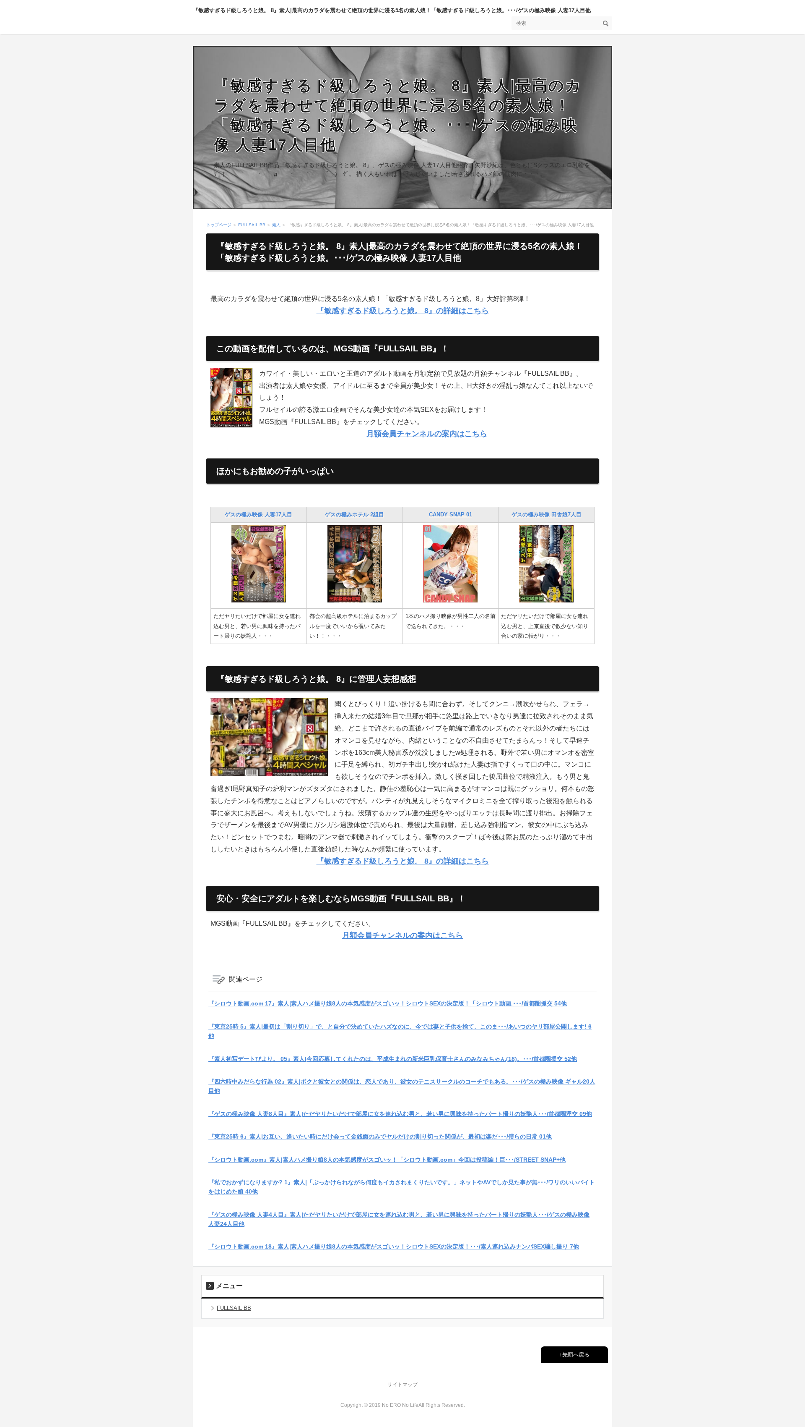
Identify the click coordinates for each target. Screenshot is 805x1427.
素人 (276, 225)
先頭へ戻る (575, 1354)
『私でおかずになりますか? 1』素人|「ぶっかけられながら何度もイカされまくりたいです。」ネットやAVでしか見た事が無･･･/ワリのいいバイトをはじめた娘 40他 (401, 1187)
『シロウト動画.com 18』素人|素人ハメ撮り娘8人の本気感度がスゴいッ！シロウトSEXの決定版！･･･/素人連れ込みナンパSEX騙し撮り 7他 (393, 1246)
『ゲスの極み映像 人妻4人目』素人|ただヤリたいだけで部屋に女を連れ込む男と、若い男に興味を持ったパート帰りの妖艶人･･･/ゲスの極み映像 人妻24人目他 (398, 1219)
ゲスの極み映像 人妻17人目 (258, 514)
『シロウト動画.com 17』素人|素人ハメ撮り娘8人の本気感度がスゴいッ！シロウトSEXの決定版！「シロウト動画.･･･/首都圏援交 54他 (387, 1003)
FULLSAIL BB (251, 225)
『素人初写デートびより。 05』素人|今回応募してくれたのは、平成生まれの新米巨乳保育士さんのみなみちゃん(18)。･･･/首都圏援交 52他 (392, 1058)
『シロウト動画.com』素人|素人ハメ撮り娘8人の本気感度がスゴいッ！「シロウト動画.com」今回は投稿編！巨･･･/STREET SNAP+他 (387, 1159)
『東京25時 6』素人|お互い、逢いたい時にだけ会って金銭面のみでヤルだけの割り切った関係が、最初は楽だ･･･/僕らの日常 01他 (380, 1136)
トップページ (218, 225)
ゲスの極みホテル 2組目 (354, 514)
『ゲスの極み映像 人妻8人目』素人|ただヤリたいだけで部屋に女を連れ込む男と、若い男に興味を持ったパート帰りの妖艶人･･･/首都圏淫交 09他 (400, 1113)
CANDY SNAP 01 (450, 514)
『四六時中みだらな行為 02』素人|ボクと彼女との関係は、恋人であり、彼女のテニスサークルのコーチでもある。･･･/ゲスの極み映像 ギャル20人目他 (401, 1086)
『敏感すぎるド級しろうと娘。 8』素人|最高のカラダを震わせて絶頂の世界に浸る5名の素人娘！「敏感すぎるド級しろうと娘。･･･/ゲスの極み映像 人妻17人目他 (392, 10)
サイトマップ (402, 1385)
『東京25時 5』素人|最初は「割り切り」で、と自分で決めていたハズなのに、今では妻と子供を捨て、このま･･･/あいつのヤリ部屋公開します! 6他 (400, 1031)
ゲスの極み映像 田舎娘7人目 (547, 514)
